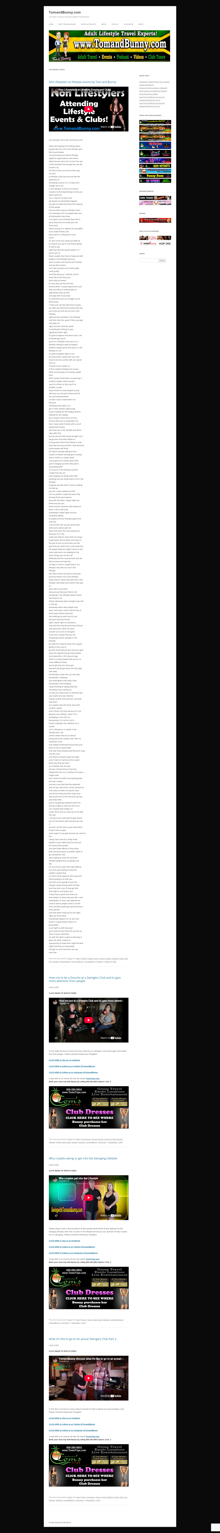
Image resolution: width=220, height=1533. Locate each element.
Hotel (104, 1497)
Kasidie (108, 958)
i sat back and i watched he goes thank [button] (65, 818)
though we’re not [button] (56, 186)
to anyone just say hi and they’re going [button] (65, 244)
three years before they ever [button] (61, 613)
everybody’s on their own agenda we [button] (64, 900)
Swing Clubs (66, 1142)
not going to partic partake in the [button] (63, 638)
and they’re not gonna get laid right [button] (64, 757)
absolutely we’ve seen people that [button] (63, 607)
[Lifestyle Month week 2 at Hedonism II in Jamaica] (155, 132)
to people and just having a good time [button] (65, 518)
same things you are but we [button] (61, 555)
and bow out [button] (54, 323)
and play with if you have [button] (59, 295)
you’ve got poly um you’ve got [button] (61, 665)
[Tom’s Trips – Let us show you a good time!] (155, 123)
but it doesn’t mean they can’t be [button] (63, 418)
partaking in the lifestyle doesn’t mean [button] (65, 595)
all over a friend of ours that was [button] (63, 769)
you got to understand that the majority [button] (66, 204)
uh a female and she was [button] (59, 766)
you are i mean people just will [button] (62, 491)
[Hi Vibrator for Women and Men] (155, 239)
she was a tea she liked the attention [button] (64, 784)
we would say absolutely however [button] (63, 201)
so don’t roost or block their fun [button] (62, 399)
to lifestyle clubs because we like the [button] (64, 176)
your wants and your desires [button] (61, 696)
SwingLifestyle (65, 961)
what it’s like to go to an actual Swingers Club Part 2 (82, 1339)
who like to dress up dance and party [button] (65, 573)
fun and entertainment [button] (58, 396)
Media (141, 24)
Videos (104, 24)
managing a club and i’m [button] (59, 717)
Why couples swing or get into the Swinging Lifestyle (83, 1158)
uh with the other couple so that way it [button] (65, 937)
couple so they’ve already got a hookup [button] (65, 454)
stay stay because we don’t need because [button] (66, 445)
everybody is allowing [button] (58, 677)
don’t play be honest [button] (57, 280)
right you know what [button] (57, 916)
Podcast (115, 24)
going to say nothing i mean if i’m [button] (63, 714)
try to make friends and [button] (59, 231)
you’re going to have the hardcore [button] (63, 857)
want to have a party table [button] (60, 748)
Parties (121, 958)
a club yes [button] (53, 604)
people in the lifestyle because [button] (62, 259)
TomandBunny (89, 961)
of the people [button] (54, 207)
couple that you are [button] (57, 473)
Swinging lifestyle (116, 1320)
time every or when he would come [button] (64, 790)
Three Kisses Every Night (148, 94)
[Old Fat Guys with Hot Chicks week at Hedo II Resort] (155, 148)
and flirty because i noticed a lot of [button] (63, 274)
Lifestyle (115, 958)
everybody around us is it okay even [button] (64, 182)
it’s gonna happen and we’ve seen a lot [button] (65, 335)
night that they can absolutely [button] (61, 946)
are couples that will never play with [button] (64, 705)
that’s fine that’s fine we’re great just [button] (64, 531)
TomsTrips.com (92, 1078)
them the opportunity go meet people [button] (65, 653)
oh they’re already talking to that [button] (63, 451)
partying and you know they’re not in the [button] (66, 479)
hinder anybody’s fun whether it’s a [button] (64, 723)
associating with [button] (56, 467)
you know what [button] (55, 799)
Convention (90, 1497)
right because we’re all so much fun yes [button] (66, 161)
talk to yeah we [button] (55, 195)
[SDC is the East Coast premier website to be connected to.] (155, 199)
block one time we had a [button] (59, 763)
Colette (90, 958)
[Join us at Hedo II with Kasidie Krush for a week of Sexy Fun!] (155, 172)
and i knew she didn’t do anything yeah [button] (65, 778)
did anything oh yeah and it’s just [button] (63, 616)
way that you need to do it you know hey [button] (66, 546)
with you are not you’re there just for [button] (64, 393)
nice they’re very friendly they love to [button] (64, 219)
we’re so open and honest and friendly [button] (65, 262)
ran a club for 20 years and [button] (60, 198)
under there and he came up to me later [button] (66, 812)
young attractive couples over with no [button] (65, 738)
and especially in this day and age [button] (63, 656)
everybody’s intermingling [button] (60, 683)
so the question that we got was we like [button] (65, 164)
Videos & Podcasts (88, 24)
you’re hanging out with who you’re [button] (64, 463)
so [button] (50, 586)
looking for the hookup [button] (58, 415)
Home (51, 24)
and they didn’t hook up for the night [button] (64, 912)
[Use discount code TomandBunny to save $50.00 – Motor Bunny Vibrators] (155, 244)
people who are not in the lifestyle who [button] (65, 149)
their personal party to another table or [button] (65, 851)
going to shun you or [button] (57, 647)
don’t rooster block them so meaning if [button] (65, 378)
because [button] (52, 402)
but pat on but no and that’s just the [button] (64, 543)
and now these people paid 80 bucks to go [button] (67, 751)
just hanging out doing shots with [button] (63, 476)
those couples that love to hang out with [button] (66, 256)
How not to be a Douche (113, 1139)
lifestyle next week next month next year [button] (66, 583)
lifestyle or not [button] (55, 350)
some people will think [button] (58, 448)
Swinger (75, 1142)
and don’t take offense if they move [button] (64, 848)
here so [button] (52, 363)
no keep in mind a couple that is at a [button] (64, 564)
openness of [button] (54, 179)
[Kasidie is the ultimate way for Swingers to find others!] (155, 204)
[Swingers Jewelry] (155, 222)
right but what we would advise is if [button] (64, 250)
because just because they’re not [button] (63, 592)
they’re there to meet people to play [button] (64, 390)
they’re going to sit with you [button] (60, 879)
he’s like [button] (52, 815)
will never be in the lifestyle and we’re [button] (65, 430)
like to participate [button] (56, 152)
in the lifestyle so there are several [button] (63, 189)
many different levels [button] (58, 662)
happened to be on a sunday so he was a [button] (66, 772)
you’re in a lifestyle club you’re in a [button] (63, 341)
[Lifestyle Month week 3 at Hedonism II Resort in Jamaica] (155, 140)
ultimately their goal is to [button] (59, 405)
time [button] (51, 375)
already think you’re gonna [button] (60, 497)
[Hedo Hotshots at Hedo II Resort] (155, 167)
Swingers (55, 961)
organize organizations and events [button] (63, 158)
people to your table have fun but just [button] (65, 842)
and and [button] (52, 522)
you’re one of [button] (54, 253)
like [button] (50, 864)
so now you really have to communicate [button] (65, 693)
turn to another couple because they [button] (64, 494)
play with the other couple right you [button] (64, 500)
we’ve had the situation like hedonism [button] (65, 506)
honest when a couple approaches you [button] (65, 286)
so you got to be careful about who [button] (63, 460)
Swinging (81, 1142)
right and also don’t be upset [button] (61, 326)
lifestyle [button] (52, 314)
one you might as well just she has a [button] (64, 806)
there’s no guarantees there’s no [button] (62, 922)
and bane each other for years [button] (62, 628)
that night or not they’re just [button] (61, 891)
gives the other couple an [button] (60, 940)
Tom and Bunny (77, 961)
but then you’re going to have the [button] (63, 882)
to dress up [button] (54, 167)
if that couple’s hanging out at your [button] (64, 369)
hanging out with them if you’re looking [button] (65, 485)
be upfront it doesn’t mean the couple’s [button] (65, 644)
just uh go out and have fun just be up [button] (65, 931)
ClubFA (84, 958)
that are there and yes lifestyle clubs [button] (64, 210)
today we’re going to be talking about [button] (64, 146)
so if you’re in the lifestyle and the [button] (63, 470)
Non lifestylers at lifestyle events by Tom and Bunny (82, 82)
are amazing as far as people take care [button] (65, 213)
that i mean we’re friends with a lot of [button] (65, 424)
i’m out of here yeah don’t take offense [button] (65, 867)
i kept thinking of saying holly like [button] (63, 686)
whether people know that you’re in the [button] (65, 347)
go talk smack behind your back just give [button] (66, 650)
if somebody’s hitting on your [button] (61, 329)
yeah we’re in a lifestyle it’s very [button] (62, 234)
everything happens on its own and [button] (64, 919)
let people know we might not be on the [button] (66, 549)
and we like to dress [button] (57, 265)
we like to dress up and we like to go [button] (64, 170)
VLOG (70, 958)
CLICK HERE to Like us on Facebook (64, 1060)
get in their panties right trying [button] (62, 408)
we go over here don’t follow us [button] (62, 439)
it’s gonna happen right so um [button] (61, 354)
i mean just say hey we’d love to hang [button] (65, 305)
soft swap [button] (53, 671)
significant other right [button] (58, 332)
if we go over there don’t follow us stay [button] (65, 442)
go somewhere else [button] (57, 854)
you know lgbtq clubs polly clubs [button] (63, 680)
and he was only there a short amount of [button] (66, 787)
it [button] (49, 824)
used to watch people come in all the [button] (64, 903)
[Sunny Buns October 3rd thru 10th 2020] (155, 177)
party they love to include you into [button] (63, 222)
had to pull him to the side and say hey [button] (65, 796)
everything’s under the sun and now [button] (64, 674)
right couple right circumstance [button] (62, 622)
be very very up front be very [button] (61, 283)
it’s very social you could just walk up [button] (64, 241)
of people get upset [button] (57, 338)
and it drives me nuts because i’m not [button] (65, 711)
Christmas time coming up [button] (60, 689)
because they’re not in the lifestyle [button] (63, 576)
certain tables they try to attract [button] (62, 735)
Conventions (86, 1139)
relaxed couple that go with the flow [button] (64, 885)
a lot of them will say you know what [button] (64, 525)
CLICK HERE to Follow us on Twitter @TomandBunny (72, 1066)
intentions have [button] (55, 741)
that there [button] (53, 702)
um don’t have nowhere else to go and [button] (65, 876)
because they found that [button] (59, 619)
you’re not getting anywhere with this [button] (65, 802)
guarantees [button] (54, 925)
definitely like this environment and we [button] (65, 558)
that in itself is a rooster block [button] (61, 457)
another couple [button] (55, 387)
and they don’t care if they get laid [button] (63, 888)
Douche (95, 1139)
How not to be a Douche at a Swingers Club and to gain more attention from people (85, 979)
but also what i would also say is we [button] (64, 357)
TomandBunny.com (65, 12)
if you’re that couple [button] (57, 830)
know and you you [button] (56, 503)
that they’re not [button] (55, 598)
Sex (50, 961)
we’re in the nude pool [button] (58, 509)
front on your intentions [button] (59, 934)
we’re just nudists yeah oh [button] (60, 528)
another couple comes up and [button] (61, 381)
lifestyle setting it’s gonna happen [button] (63, 344)
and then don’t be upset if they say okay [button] (66, 320)
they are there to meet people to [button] (63, 289)
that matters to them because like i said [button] (66, 897)
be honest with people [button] (58, 845)
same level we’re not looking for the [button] (64, 552)
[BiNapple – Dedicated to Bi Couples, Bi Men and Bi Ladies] (155, 162)
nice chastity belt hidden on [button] (61, 809)
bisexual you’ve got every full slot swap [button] (65, 668)
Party (122, 1497)
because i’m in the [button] (56, 534)
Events (96, 958)
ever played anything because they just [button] (65, 744)
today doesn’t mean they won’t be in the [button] (66, 580)
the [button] (50, 836)
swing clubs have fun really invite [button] (63, 839)
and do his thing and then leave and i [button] (65, 793)
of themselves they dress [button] (59, 216)
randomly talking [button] (56, 515)
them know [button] (53, 302)
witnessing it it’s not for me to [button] (61, 720)
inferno (102, 958)
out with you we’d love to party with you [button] (66, 308)
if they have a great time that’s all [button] (63, 894)
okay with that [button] (55, 433)
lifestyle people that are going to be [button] (64, 861)
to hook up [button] (53, 488)
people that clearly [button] (57, 427)
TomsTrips (102, 1142)
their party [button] (53, 225)
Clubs (83, 1497)
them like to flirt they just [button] (59, 277)
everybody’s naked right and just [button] (63, 512)
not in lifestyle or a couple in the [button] (63, 729)
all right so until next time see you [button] (63, 949)
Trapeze (99, 961)
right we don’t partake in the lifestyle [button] (64, 317)
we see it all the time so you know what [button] (65, 827)
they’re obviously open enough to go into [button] (66, 601)
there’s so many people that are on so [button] (65, 659)
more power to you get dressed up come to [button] (67, 833)
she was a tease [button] (55, 781)
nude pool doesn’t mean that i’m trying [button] (65, 537)
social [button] (51, 237)
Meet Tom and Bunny (67, 24)
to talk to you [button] (54, 247)
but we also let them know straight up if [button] (66, 436)
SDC (126, 958)
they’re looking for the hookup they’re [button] (65, 412)
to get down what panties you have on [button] (65, 540)
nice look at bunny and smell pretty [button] (64, 268)
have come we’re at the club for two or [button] (65, 610)
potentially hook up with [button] (59, 292)
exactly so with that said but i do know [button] (65, 699)
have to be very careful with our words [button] (65, 360)
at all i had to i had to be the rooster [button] (64, 760)
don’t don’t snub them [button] (58, 589)
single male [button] (54, 775)
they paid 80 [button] (54, 909)
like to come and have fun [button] (60, 561)
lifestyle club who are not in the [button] (62, 567)
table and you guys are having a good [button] (65, 372)
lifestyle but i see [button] (56, 732)
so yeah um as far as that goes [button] (62, 631)
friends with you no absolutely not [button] (63, 421)
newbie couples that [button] (57, 873)
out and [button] (52, 173)
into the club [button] (54, 754)
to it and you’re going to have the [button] (63, 870)
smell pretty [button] (54, 271)
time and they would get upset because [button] (66, 906)
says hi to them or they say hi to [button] (62, 384)
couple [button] (52, 726)
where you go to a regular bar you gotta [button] (66, 228)
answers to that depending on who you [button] (65, 192)
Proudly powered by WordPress (60, 1522)
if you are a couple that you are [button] (62, 635)
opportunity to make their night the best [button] (66, 943)
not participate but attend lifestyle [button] (63, 155)
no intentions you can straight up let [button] (64, 299)
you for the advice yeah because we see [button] (66, 821)
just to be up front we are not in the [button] (64, 311)
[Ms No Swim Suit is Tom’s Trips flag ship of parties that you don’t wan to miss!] (155, 157)
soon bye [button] (53, 952)
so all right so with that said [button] (61, 928)
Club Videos (128, 24)
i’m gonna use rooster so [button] (59, 366)
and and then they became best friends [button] (66, 625)
